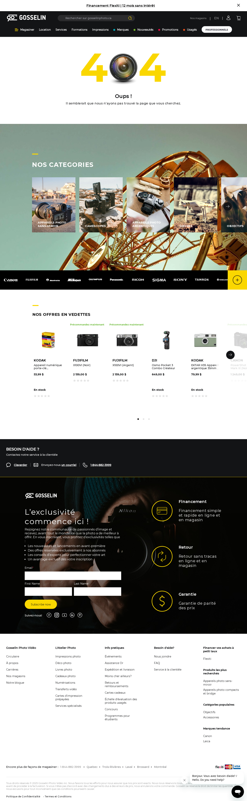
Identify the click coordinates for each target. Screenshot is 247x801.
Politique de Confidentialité (23, 796)
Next (227, 206)
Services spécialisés (68, 706)
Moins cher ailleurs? (118, 676)
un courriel (68, 465)
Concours (111, 709)
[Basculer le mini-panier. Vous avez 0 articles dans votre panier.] (238, 18)
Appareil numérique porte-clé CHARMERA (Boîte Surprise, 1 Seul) (48, 367)
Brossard (143, 767)
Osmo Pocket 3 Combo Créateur (163, 367)
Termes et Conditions (57, 796)
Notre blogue (15, 682)
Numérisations (65, 682)
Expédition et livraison (119, 669)
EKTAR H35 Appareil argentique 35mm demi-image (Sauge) (205, 367)
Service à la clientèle (167, 669)
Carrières (12, 669)
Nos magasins (198, 18)
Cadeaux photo (65, 676)
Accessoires (211, 717)
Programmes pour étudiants (117, 717)
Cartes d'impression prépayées (68, 697)
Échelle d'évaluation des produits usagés (121, 701)
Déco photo (63, 663)
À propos (12, 663)
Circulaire (12, 656)
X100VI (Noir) (82, 365)
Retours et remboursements (116, 684)
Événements (113, 656)
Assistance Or (114, 663)
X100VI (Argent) (123, 365)
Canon (207, 736)
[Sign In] (228, 18)
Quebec (92, 767)
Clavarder (20, 465)
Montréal (160, 767)
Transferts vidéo (66, 689)
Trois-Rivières (111, 767)
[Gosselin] (26, 18)
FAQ (157, 663)
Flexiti (207, 659)
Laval (128, 767)
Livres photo (63, 669)
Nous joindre (162, 656)
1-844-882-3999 (101, 465)
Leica (206, 741)
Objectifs (209, 712)
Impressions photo (68, 656)
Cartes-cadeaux (115, 692)
